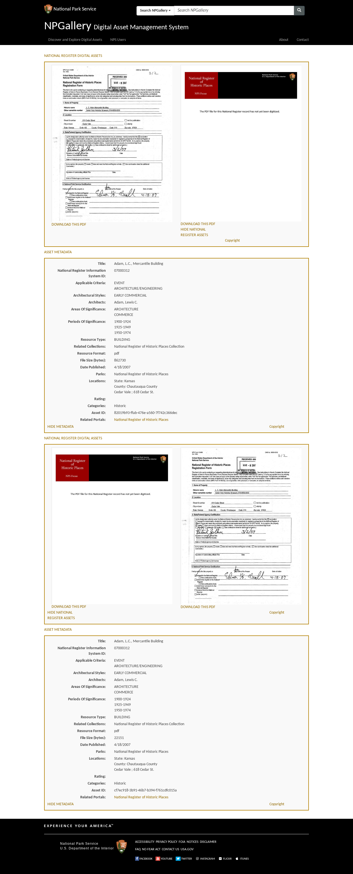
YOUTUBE (166, 858)
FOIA (182, 842)
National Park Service (79, 844)
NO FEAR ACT (151, 849)
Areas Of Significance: (88, 309)
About (283, 40)
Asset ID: (99, 413)
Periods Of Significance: (87, 322)
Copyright (232, 241)
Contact (303, 40)
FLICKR (227, 858)
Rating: (100, 399)
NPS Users (118, 40)
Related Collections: (90, 347)
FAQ (138, 849)
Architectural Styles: (89, 296)
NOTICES (193, 842)
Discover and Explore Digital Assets (75, 40)
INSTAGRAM (207, 858)
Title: (102, 264)
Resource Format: (91, 354)
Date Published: (93, 367)
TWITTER (186, 858)
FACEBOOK (146, 858)
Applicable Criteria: (91, 283)
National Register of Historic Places (141, 420)
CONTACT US (170, 849)
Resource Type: (93, 340)
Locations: (97, 381)
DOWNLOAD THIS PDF (69, 225)
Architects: (97, 302)
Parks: (101, 374)
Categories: (97, 406)
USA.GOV (187, 849)
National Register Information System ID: (82, 273)
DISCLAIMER (208, 842)
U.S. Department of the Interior (87, 848)
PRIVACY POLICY (166, 842)
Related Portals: (93, 420)
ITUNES (244, 858)
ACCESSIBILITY (144, 842)
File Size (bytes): (93, 360)
